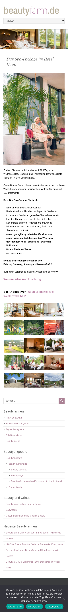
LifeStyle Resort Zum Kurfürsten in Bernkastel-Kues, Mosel (34, 544)
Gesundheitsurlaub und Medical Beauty (25, 516)
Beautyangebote (14, 458)
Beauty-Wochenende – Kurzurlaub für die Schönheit (36, 481)
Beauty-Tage (17, 475)
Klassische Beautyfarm (17, 423)
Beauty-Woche (16, 487)
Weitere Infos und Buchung (22, 279)
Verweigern (35, 606)
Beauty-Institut (13, 441)
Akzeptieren (15, 606)
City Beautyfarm (14, 435)
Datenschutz (54, 606)
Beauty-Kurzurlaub (18, 464)
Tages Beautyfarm (15, 429)
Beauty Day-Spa (19, 469)
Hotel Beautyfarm (14, 418)
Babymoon (11, 510)
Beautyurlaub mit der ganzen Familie (24, 504)
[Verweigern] (63, 599)
